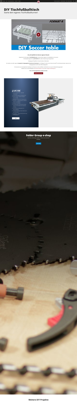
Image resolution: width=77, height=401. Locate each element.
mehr (16, 118)
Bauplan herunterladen (38, 73)
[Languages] (76, 1)
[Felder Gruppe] (38, 1)
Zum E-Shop (38, 143)
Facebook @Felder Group (39, 68)
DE (73, 1)
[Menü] (1, 1)
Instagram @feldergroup (50, 68)
